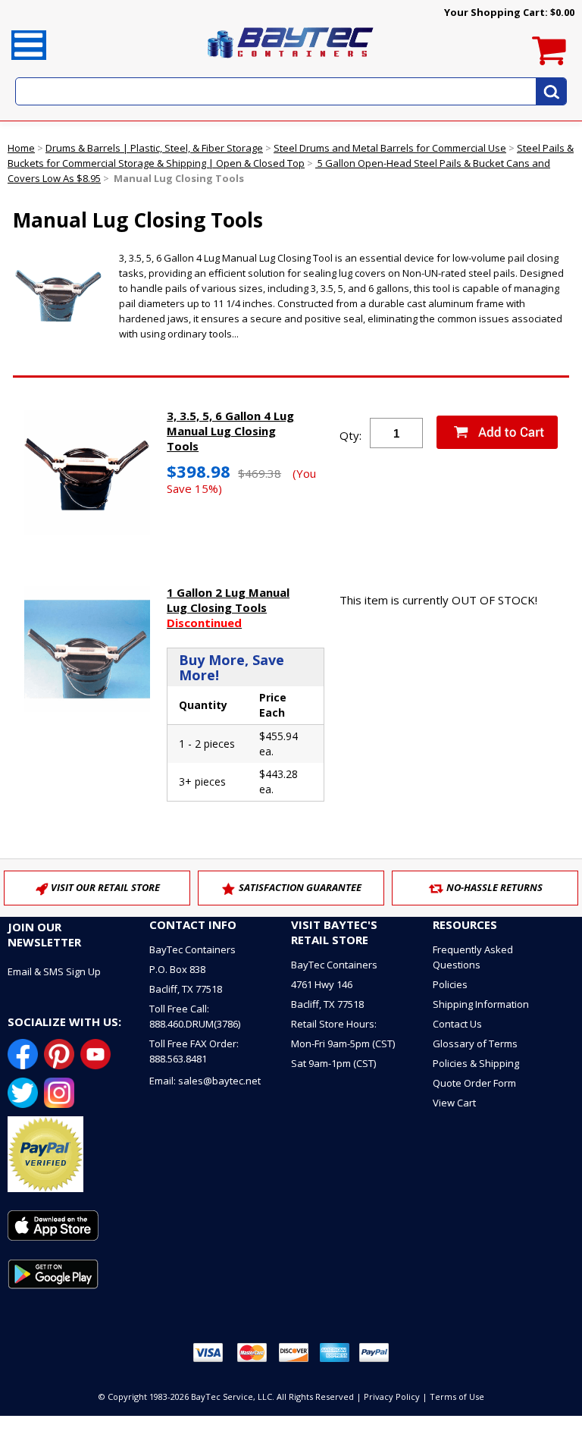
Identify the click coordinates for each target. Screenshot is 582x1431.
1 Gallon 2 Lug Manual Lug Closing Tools (228, 607)
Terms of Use (457, 1396)
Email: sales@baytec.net (205, 1080)
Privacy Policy (392, 1396)
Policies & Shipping (476, 1063)
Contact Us (457, 1024)
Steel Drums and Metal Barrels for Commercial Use (390, 148)
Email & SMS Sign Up (54, 971)
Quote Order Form (474, 1083)
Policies (450, 984)
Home (21, 148)
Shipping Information (481, 1004)
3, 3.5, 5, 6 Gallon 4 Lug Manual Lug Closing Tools (230, 430)
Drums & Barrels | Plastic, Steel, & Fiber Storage (154, 148)
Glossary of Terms (475, 1043)
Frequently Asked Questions (473, 957)
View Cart (454, 1102)
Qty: (350, 435)
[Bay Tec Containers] (291, 62)
